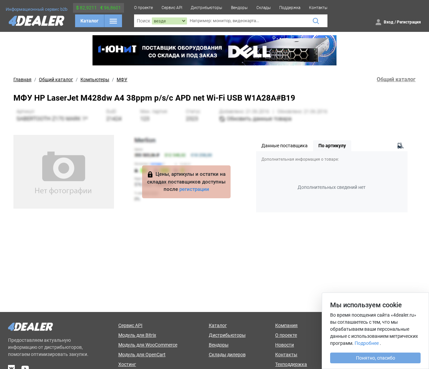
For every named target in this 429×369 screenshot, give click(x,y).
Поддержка (289, 7)
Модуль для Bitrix (137, 335)
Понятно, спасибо (375, 358)
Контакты (318, 7)
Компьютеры (94, 79)
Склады (263, 7)
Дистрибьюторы (206, 7)
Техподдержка (291, 364)
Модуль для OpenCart (142, 354)
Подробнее (367, 343)
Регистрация (409, 22)
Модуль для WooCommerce (147, 345)
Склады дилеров (227, 354)
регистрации (194, 189)
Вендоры (239, 7)
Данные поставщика (284, 145)
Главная (22, 79)
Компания (286, 325)
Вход (388, 22)
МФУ (122, 79)
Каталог (89, 20)
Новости (284, 345)
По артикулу (332, 145)
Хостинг (127, 364)
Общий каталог (56, 79)
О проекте (143, 7)
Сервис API (172, 7)
